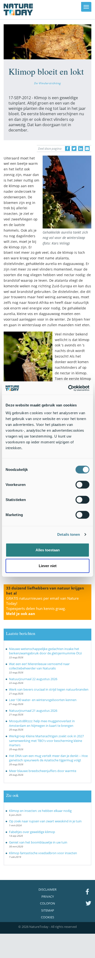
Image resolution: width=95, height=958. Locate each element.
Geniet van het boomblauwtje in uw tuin (38, 842)
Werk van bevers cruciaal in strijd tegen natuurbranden (48, 689)
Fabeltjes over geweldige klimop (32, 832)
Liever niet (48, 566)
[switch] (82, 484)
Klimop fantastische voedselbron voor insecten (43, 853)
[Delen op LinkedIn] (80, 148)
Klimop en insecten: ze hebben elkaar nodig (40, 811)
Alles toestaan (48, 550)
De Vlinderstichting (47, 83)
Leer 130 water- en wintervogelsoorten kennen (42, 700)
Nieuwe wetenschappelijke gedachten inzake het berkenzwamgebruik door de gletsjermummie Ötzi (45, 651)
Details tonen (68, 534)
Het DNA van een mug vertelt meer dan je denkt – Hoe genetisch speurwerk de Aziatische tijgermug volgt (48, 758)
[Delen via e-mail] (87, 148)
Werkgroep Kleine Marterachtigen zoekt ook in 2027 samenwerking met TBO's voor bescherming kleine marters (46, 740)
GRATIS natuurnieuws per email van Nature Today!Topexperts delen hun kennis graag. (42, 606)
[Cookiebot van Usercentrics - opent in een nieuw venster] (68, 388)
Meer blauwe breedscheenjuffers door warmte (42, 771)
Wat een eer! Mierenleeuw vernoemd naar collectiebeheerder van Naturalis (39, 666)
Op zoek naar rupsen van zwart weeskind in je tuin (45, 821)
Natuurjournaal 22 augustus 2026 (33, 679)
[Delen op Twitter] (74, 148)
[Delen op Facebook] (67, 148)
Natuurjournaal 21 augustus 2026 (33, 710)
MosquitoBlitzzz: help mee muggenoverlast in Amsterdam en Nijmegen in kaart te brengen (42, 723)
